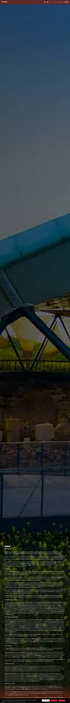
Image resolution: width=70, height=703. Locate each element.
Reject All (54, 700)
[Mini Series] (47, 2)
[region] (35, 700)
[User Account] (57, 2)
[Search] (54, 2)
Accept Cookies (62, 700)
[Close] (68, 700)
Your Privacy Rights (45, 700)
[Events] (45, 2)
